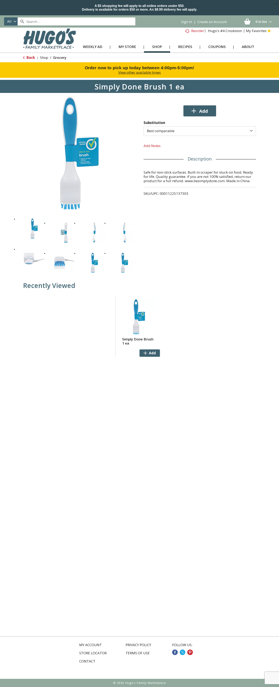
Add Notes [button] (152, 145)
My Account (90, 645)
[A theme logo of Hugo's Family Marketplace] (49, 42)
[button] (34, 228)
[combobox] (11, 21)
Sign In (186, 21)
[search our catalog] (22, 21)
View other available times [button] (139, 72)
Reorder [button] (197, 30)
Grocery (59, 57)
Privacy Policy (138, 645)
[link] (175, 652)
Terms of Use (138, 653)
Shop (44, 57)
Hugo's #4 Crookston (225, 30)
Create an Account (212, 21)
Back (30, 57)
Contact (87, 661)
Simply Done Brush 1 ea (137, 341)
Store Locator (93, 653)
